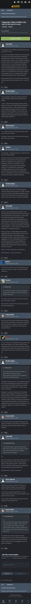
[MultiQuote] (2, 87)
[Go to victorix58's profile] (3, 45)
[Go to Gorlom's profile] (3, 281)
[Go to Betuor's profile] (3, 262)
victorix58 (6, 31)
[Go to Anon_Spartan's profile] (3, 480)
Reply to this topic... (9, 564)
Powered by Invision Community (15, 596)
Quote (5, 87)
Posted (12, 46)
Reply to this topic (15, 38)
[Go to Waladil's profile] (3, 148)
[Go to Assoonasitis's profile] (3, 315)
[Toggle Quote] (3, 287)
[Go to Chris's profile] (3, 337)
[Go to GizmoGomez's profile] (3, 126)
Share (7, 573)
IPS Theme (12, 595)
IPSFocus (19, 595)
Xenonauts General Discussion (19, 32)
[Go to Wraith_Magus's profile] (3, 92)
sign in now (9, 558)
